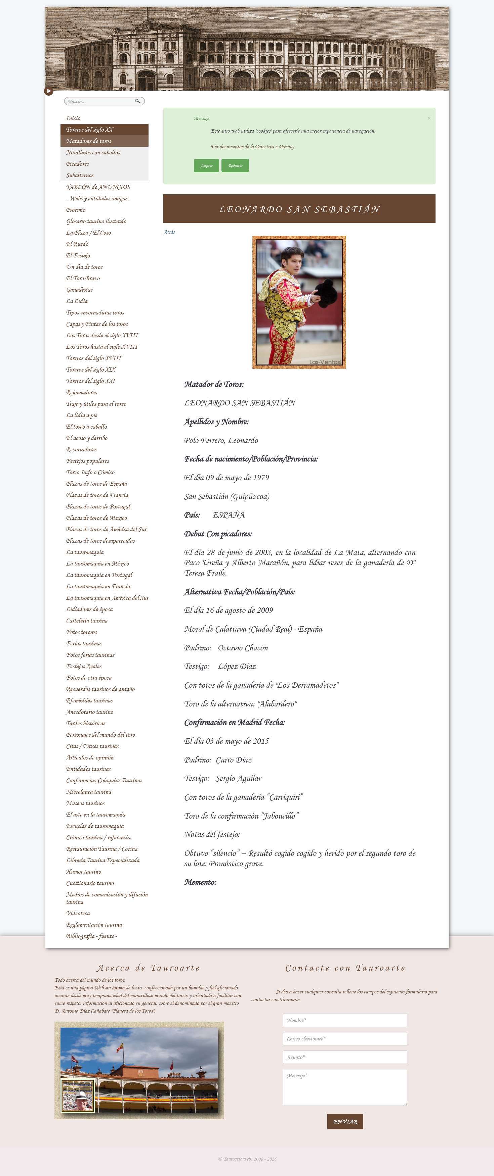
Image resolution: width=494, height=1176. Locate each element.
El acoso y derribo (86, 438)
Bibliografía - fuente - (91, 936)
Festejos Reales (83, 666)
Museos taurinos (85, 803)
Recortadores (81, 449)
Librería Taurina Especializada (102, 860)
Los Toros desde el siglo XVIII (102, 335)
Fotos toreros (81, 632)
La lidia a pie (81, 415)
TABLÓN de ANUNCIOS (98, 187)
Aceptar (206, 165)
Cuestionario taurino (90, 883)
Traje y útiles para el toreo (96, 404)
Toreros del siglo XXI (90, 381)
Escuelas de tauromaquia (94, 826)
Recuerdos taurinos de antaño (100, 689)
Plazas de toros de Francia (97, 495)
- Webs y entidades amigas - (98, 198)
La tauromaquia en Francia (98, 586)
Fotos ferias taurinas (90, 655)
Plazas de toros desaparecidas (100, 541)
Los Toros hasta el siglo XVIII (101, 347)
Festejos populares (87, 461)
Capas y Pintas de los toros (96, 324)
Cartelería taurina (86, 621)
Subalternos (79, 175)
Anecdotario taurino (89, 712)
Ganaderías (79, 290)
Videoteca (77, 913)
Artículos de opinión (89, 757)
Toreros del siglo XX (89, 130)
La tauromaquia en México (97, 563)
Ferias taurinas (83, 643)
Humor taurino (83, 872)
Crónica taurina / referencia (98, 837)
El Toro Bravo (82, 278)
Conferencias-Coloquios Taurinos (104, 780)
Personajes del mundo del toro (100, 735)
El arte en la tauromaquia (95, 815)
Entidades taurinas (88, 769)
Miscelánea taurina (88, 792)
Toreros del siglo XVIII (93, 358)
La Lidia (76, 301)
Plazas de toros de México (96, 518)
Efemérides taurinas (89, 700)
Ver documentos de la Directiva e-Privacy (252, 146)
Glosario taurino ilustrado (96, 221)
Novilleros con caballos (93, 152)
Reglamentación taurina (94, 925)
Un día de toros (84, 267)
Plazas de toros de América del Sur (106, 529)
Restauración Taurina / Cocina (101, 849)
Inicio (73, 118)
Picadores (77, 164)
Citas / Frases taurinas (92, 746)
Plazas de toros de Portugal (98, 506)
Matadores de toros (88, 141)
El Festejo (78, 255)
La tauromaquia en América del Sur (107, 598)
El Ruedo (77, 244)
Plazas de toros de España (96, 484)
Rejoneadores (81, 392)
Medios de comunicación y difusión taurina (107, 898)
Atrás (168, 232)
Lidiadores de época (89, 609)
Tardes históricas (85, 723)
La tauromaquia (84, 552)
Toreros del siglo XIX (90, 369)
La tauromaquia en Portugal (99, 575)
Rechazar (235, 165)
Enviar (345, 1121)
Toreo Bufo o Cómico (90, 472)
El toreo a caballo (86, 427)
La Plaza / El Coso (88, 233)
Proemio (75, 210)
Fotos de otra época (88, 678)
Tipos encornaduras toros (95, 312)
